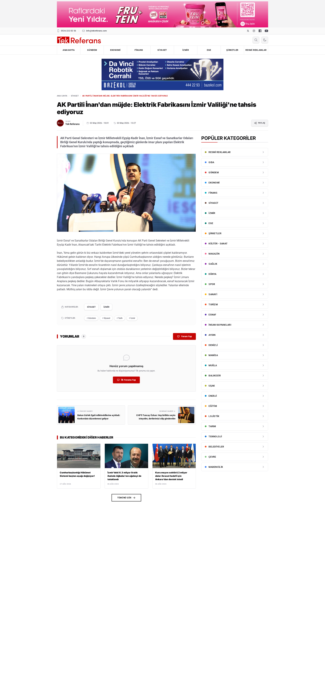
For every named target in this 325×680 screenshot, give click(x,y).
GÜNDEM (92, 50)
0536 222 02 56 (68, 31)
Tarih (120, 318)
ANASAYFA (69, 50)
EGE (209, 50)
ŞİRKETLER (232, 50)
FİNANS (139, 50)
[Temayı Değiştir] (264, 40)
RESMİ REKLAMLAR (256, 50)
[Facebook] (260, 30)
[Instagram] (254, 30)
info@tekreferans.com (96, 31)
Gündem (91, 318)
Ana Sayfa (62, 96)
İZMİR (185, 50)
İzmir (132, 318)
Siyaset (106, 318)
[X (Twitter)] (248, 31)
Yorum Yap (186, 336)
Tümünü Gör (124, 498)
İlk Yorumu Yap (128, 380)
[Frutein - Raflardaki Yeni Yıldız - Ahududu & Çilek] (162, 14)
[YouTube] (266, 30)
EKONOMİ (115, 50)
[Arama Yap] (256, 40)
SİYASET (162, 50)
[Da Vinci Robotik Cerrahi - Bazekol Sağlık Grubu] (162, 74)
